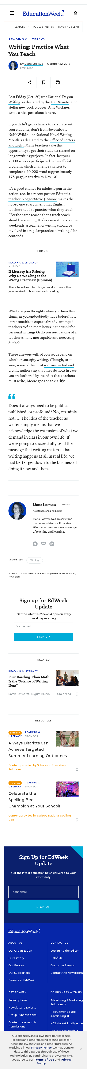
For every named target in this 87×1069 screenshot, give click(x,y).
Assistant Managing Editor (47, 511)
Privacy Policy (41, 1047)
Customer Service (62, 965)
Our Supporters (19, 972)
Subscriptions (17, 1000)
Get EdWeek (17, 992)
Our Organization (20, 950)
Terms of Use (44, 1059)
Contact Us (59, 942)
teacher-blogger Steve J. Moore (32, 198)
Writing (34, 560)
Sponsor (31, 736)
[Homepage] (43, 13)
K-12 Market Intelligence (66, 1023)
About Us (15, 942)
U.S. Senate (60, 101)
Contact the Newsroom (66, 972)
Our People (16, 965)
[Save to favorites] (43, 82)
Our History (16, 958)
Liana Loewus (33, 63)
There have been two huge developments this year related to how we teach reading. (39, 289)
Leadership (22, 27)
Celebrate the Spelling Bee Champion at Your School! (34, 799)
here (51, 112)
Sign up (43, 906)
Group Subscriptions (22, 1015)
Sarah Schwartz (18, 694)
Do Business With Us (66, 992)
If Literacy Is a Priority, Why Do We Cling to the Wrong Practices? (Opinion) (30, 276)
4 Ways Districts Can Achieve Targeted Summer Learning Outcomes (37, 749)
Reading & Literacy (26, 39)
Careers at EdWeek (21, 980)
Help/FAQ (57, 958)
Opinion (14, 265)
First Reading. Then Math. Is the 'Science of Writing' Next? (29, 681)
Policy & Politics (43, 27)
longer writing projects (26, 155)
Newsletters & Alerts (22, 1007)
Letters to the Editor (64, 950)
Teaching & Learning (71, 27)
